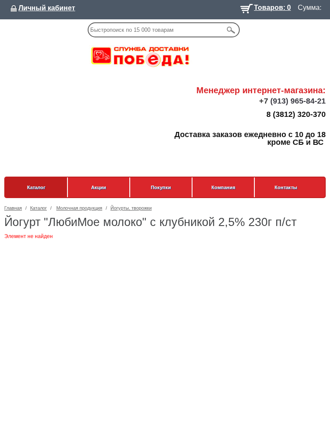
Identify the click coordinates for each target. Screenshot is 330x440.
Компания (223, 187)
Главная (13, 208)
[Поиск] (231, 30)
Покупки (161, 187)
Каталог (36, 187)
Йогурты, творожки (131, 208)
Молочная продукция (79, 208)
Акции (98, 187)
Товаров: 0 (272, 6)
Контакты (286, 187)
